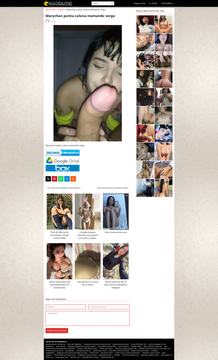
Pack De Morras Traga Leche (65, 355)
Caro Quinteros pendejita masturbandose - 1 (64, 188)
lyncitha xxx (94, 353)
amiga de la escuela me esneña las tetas (72, 353)
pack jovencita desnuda (107, 346)
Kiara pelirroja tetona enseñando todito (112, 188)
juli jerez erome (107, 353)
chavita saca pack (106, 348)
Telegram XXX (139, 3)
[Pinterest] (54, 179)
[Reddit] (73, 179)
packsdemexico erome (90, 357)
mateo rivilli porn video (140, 351)
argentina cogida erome (150, 355)
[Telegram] (67, 179)
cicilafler (117, 355)
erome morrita (123, 346)
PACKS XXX (51, 9)
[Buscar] (112, 3)
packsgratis (70, 351)
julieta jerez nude (100, 351)
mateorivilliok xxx (107, 357)
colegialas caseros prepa (87, 355)
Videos (61, 9)
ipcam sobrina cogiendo (153, 346)
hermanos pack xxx (83, 351)
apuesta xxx (75, 357)
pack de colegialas (75, 344)
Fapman (53, 21)
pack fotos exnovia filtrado (119, 351)
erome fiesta (60, 346)
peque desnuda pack (121, 344)
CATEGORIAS (166, 3)
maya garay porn (61, 357)
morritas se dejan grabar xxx (126, 348)
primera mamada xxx (130, 355)
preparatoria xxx (105, 355)
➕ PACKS (153, 3)
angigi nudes (136, 346)
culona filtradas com (138, 344)
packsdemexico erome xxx (55, 344)
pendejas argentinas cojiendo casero (82, 346)
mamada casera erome (151, 353)
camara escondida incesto (87, 348)
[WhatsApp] (60, 179)
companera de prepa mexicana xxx (97, 344)
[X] (48, 179)
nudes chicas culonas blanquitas (127, 353)
